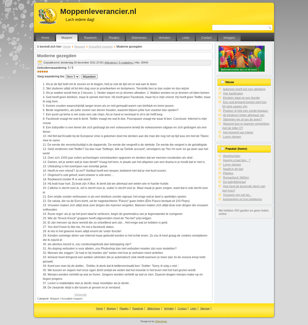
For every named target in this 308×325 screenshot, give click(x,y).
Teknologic (161, 321)
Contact (206, 37)
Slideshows (139, 37)
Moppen (66, 37)
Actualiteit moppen (101, 46)
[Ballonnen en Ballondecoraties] (241, 70)
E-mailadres (126, 62)
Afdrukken (111, 62)
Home (45, 37)
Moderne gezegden (56, 55)
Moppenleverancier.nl (98, 11)
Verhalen (164, 37)
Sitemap (205, 308)
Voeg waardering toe (50, 76)
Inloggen (229, 37)
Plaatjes (114, 37)
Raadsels (90, 37)
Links (185, 37)
